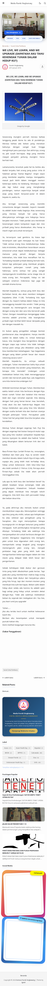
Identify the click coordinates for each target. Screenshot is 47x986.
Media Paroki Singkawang (21, 3)
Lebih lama (8, 678)
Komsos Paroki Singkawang (25, 980)
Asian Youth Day (22, 748)
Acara (23, 38)
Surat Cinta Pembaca (34, 38)
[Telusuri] (45, 3)
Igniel (23, 982)
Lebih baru (38, 678)
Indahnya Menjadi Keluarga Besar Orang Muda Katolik (22, 24)
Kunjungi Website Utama (23, 731)
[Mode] (39, 3)
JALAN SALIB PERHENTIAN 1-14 (14, 824)
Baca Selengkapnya (12, 32)
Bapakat (38, 748)
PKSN (17, 38)
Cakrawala (35, 753)
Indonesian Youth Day (15, 762)
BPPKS (20, 753)
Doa (35, 757)
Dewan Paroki (13, 757)
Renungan (10, 38)
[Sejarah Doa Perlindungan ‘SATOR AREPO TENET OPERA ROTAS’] (23, 792)
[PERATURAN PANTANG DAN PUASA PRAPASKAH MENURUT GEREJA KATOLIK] (23, 847)
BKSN (7, 753)
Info (36, 762)
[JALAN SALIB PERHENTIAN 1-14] (23, 821)
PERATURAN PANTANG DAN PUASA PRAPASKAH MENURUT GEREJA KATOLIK (20, 852)
